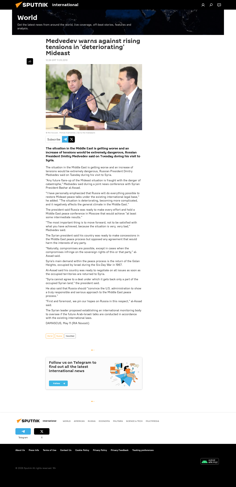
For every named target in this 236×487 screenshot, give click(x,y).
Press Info (34, 450)
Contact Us (65, 450)
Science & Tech (134, 421)
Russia (59, 336)
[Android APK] (210, 461)
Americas (79, 421)
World (49, 336)
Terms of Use (49, 450)
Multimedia (152, 421)
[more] (30, 61)
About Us (20, 450)
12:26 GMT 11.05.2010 (57, 60)
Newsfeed (70, 336)
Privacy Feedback (119, 450)
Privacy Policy (100, 450)
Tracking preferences (143, 450)
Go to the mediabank (86, 132)
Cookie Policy (82, 450)
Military (118, 421)
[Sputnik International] (33, 8)
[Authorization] (203, 5)
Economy (104, 421)
